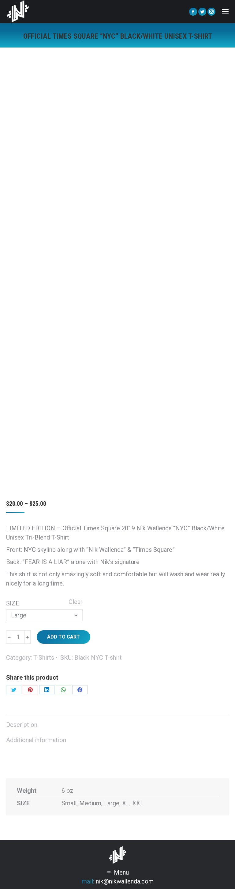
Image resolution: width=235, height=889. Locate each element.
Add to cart (63, 637)
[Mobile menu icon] (225, 11)
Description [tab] (21, 724)
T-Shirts (43, 657)
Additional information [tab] (36, 740)
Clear (76, 601)
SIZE (12, 603)
